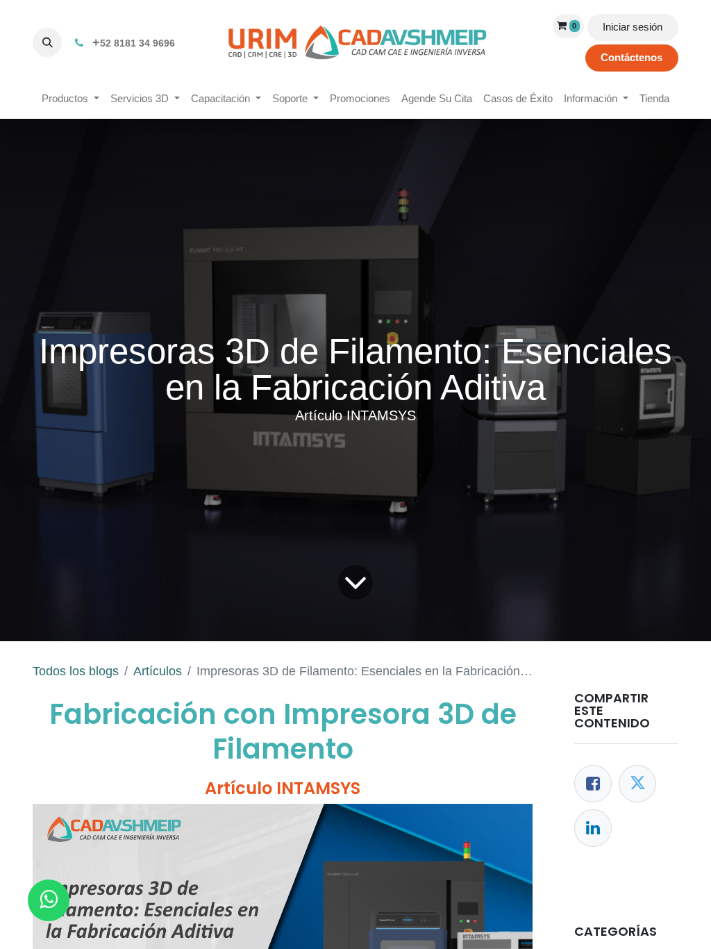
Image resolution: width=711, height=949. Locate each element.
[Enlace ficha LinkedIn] (593, 828)
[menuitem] (70, 99)
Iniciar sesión (632, 27)
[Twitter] (637, 783)
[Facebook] (593, 783)
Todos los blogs (76, 671)
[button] (47, 42)
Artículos (157, 671)
